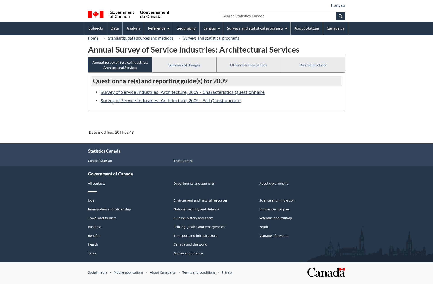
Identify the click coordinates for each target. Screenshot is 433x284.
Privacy (227, 272)
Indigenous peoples (274, 209)
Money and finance (188, 253)
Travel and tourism (102, 218)
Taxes (92, 253)
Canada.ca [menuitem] (335, 28)
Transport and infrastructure (195, 235)
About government (273, 183)
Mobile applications (128, 272)
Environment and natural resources (201, 200)
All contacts (96, 183)
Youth (263, 227)
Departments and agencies (194, 183)
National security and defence (196, 209)
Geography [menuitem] (186, 28)
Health (93, 244)
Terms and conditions (198, 272)
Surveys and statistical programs (211, 38)
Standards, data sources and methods (140, 38)
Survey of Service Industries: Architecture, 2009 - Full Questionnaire (171, 101)
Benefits (94, 235)
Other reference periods (248, 65)
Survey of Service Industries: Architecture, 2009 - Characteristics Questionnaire (183, 92)
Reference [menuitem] (156, 28)
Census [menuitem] (209, 28)
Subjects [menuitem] (96, 28)
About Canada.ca (163, 272)
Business (94, 227)
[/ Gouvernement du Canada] (128, 15)
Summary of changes (184, 65)
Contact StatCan (100, 160)
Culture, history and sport (193, 218)
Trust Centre (183, 160)
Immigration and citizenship (109, 209)
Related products (313, 65)
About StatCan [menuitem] (307, 28)
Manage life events (273, 235)
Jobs (91, 200)
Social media (97, 272)
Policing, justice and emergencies (199, 227)
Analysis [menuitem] (133, 28)
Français (338, 5)
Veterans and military (275, 218)
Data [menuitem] (115, 28)
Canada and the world (190, 244)
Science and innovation (277, 200)
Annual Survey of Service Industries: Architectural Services (120, 65)
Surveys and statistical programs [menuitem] (255, 28)
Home (93, 38)
